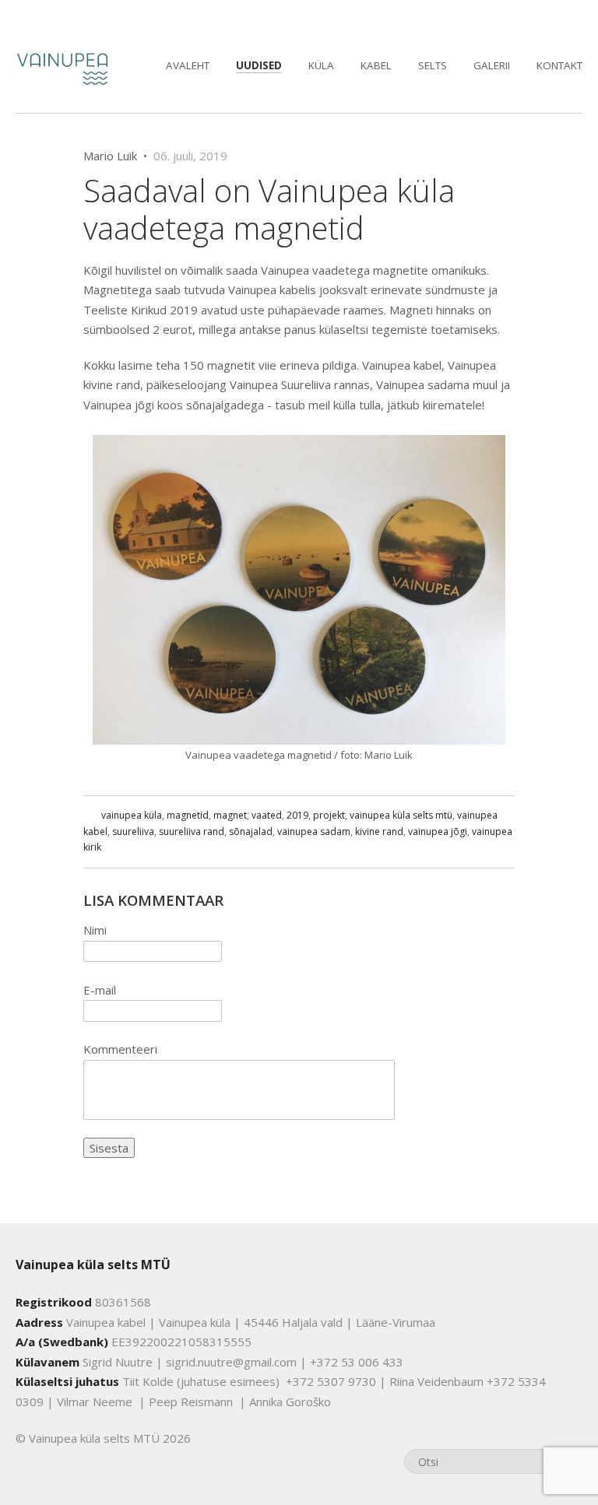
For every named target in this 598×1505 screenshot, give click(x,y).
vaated (267, 815)
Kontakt (559, 65)
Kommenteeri (120, 1049)
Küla (321, 65)
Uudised (259, 65)
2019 (297, 815)
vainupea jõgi (437, 831)
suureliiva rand (191, 831)
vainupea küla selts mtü (401, 815)
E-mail (99, 990)
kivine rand (379, 831)
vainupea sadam (313, 831)
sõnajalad (251, 831)
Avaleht (187, 65)
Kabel (376, 65)
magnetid (188, 815)
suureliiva (133, 831)
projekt (329, 815)
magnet (230, 815)
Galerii (491, 65)
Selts (432, 65)
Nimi (95, 930)
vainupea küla (131, 815)
